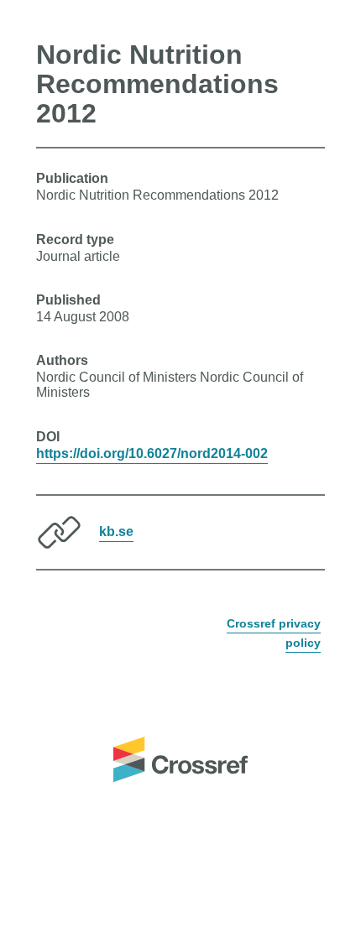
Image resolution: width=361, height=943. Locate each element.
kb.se (116, 531)
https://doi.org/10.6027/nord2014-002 (152, 453)
